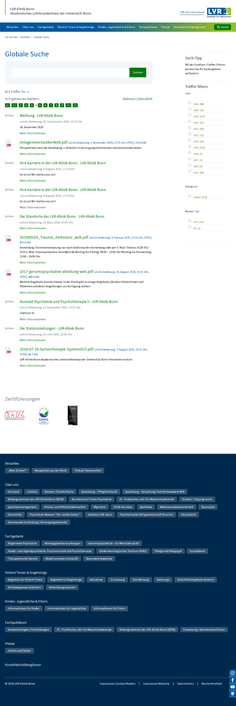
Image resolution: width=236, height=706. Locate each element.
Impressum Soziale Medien (117, 683)
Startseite (25, 37)
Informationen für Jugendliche (66, 608)
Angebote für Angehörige (66, 580)
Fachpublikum (16, 622)
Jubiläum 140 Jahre (100, 514)
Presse (10, 643)
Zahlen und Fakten (19, 651)
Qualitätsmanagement (22, 507)
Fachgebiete (14, 536)
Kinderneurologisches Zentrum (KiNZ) (123, 551)
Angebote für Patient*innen (25, 580)
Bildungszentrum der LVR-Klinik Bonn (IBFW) (36, 499)
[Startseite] (205, 13)
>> (68, 105)
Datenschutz (185, 683)
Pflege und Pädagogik (168, 551)
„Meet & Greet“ (17, 470)
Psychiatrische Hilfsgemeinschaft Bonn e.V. (146, 514)
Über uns (11, 484)
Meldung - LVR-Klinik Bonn (41, 115)
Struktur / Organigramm (197, 499)
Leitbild (32, 492)
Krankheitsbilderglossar (23, 664)
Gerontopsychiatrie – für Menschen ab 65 (113, 543)
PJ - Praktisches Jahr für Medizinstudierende (146, 499)
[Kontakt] (232, 693)
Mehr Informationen (33, 133)
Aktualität (145, 98)
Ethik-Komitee (123, 507)
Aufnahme (96, 580)
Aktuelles (12, 463)
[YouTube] (232, 687)
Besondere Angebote (99, 559)
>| (75, 105)
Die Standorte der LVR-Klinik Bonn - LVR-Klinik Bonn (62, 216)
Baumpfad (207, 507)
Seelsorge (163, 580)
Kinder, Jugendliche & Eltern (26, 601)
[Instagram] (232, 673)
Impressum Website (156, 683)
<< (14, 105)
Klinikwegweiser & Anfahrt (24, 587)
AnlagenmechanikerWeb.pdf (43, 142)
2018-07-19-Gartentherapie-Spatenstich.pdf (56, 349)
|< (7, 105)
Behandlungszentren (62, 587)
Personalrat (188, 514)
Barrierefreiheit (212, 683)
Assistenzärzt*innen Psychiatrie (92, 499)
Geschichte (15, 514)
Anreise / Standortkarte (59, 492)
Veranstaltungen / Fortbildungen (28, 630)
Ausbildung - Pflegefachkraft (99, 492)
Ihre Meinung (141, 580)
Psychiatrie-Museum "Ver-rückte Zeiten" (55, 514)
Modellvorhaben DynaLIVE (62, 559)
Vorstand (13, 492)
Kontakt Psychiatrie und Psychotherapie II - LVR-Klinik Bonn (69, 301)
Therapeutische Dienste (23, 559)
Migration (100, 507)
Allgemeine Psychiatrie (22, 543)
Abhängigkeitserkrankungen (62, 543)
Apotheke (146, 507)
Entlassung (118, 580)
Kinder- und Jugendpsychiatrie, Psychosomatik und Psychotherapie (49, 551)
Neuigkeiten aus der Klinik (50, 470)
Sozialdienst (197, 551)
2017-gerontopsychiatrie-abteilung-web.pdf (56, 271)
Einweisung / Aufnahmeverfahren (204, 630)
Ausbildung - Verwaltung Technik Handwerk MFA (154, 492)
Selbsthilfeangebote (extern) (195, 580)
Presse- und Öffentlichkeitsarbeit (65, 507)
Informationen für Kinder (23, 608)
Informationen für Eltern (109, 608)
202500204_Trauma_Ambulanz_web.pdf (54, 237)
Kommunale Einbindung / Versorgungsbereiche (37, 522)
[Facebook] (232, 680)
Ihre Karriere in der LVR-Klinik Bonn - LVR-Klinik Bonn (63, 163)
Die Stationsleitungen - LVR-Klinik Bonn (52, 328)
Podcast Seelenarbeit (88, 470)
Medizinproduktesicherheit (176, 507)
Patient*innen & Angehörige (26, 572)
